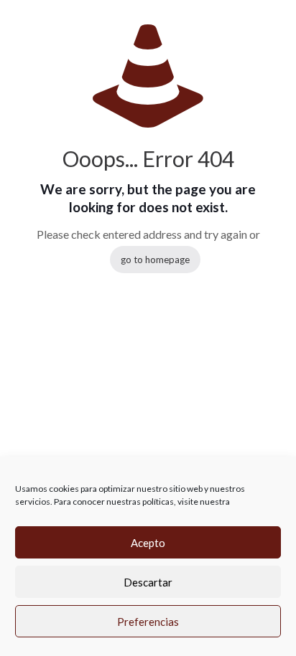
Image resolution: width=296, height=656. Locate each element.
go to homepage (155, 259)
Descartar (148, 582)
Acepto (148, 542)
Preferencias (148, 621)
